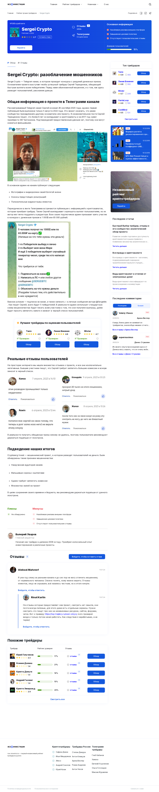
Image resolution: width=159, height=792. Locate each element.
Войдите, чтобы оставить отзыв (87, 557)
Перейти (21, 48)
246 (129, 94)
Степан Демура (79, 752)
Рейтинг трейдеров (71, 4)
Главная (53, 4)
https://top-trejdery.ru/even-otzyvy (61, 614)
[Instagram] (145, 13)
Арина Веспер (78, 761)
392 (129, 84)
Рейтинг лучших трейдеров (27, 13)
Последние (122, 306)
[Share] (141, 13)
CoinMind (122, 110)
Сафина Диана (62, 752)
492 (129, 75)
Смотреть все (57, 699)
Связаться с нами (137, 789)
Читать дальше (120, 246)
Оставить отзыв (45, 37)
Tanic (29, 331)
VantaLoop (123, 100)
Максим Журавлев (100, 772)
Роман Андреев (79, 765)
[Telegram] (150, 13)
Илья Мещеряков (63, 756)
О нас (106, 4)
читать (79, 29)
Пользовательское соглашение (46, 789)
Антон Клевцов (78, 756)
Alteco (58, 761)
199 (128, 103)
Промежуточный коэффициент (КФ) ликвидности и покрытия (137, 145)
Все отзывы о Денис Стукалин (126, 354)
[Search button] (150, 4)
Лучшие (140, 306)
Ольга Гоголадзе (99, 768)
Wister (87, 331)
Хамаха (95, 759)
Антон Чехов (77, 769)
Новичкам (92, 4)
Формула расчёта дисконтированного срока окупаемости (137, 133)
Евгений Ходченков (100, 764)
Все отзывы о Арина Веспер (125, 330)
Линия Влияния (61, 331)
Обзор (13, 63)
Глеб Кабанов (98, 755)
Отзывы (23, 63)
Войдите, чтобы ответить (31, 590)
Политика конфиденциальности (19, 789)
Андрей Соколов (63, 765)
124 (128, 113)
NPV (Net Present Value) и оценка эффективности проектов (137, 157)
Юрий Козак (61, 769)
